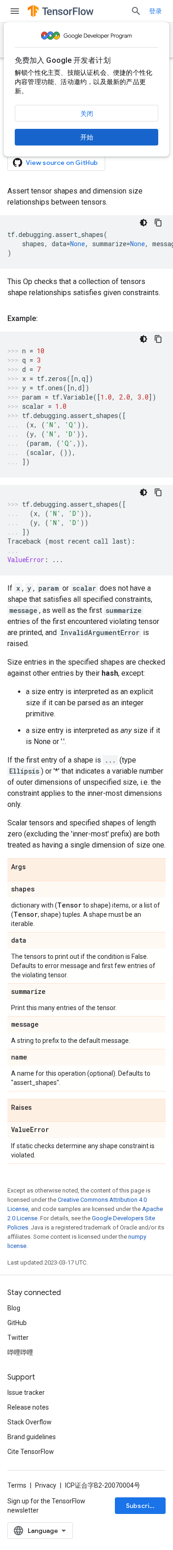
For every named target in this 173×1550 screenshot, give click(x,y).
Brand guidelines (31, 1437)
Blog (13, 1308)
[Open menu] (15, 11)
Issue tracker (26, 1392)
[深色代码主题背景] (143, 222)
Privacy (45, 1485)
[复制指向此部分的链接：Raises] (41, 1108)
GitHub (17, 1322)
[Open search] (136, 11)
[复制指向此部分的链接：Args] (35, 867)
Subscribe (142, 1506)
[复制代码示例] (158, 222)
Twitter (18, 1337)
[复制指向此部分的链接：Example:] (47, 318)
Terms (16, 1485)
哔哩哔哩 (20, 1352)
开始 (86, 137)
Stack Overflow (29, 1422)
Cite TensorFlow (30, 1451)
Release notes (28, 1407)
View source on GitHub (62, 162)
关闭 (86, 113)
